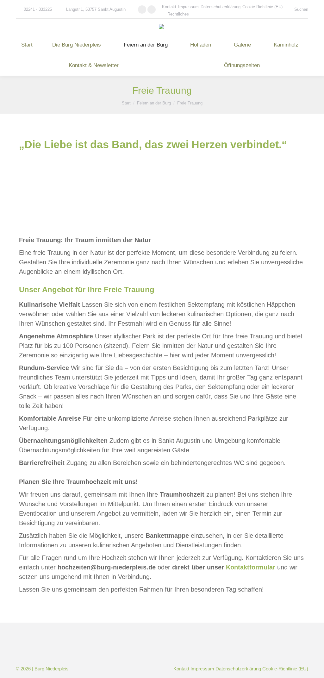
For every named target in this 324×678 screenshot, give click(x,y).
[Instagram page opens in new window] (151, 9)
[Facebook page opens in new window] (142, 9)
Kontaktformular (250, 567)
